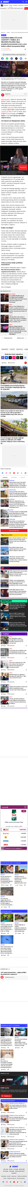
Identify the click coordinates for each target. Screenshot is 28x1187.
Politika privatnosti (11, 1178)
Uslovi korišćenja (21, 1178)
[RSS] (22, 473)
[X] (10, 357)
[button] (25, 49)
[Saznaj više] (26, 1073)
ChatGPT (3, 111)
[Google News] (25, 357)
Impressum (14, 1176)
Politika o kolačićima (22, 1176)
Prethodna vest (8, 338)
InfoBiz (8, 32)
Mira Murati (4, 99)
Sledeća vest (20, 338)
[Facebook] (6, 357)
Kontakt (9, 1176)
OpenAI (10, 107)
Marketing (3, 1176)
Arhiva (4, 1178)
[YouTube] (17, 357)
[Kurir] (4, 2)
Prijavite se (7, 1096)
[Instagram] (14, 357)
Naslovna (3, 32)
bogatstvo (20, 349)
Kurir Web (7, 48)
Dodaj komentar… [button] (10, 977)
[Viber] (2, 357)
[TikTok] (21, 357)
